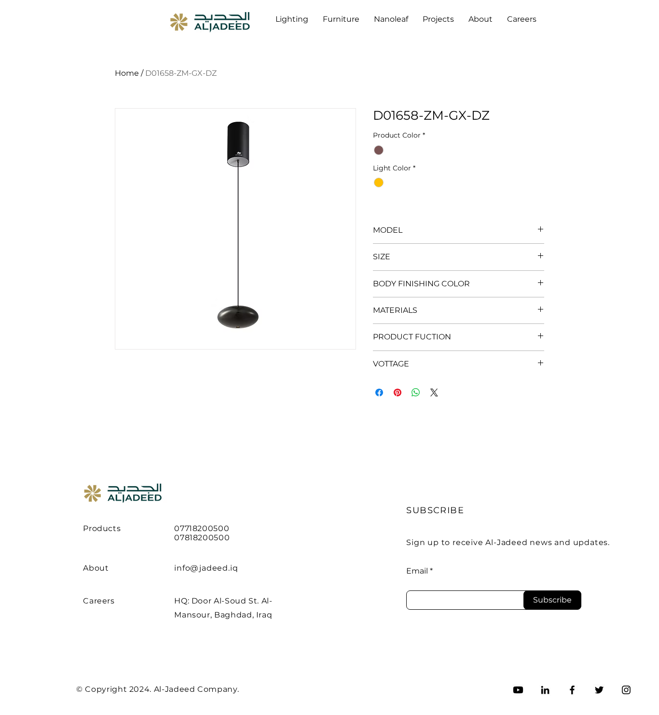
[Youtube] (518, 690)
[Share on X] (434, 392)
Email (417, 571)
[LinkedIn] (545, 690)
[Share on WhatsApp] (416, 392)
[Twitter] (599, 690)
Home (127, 73)
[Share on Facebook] (379, 392)
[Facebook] (572, 690)
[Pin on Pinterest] (397, 392)
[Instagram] (626, 690)
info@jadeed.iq (206, 568)
